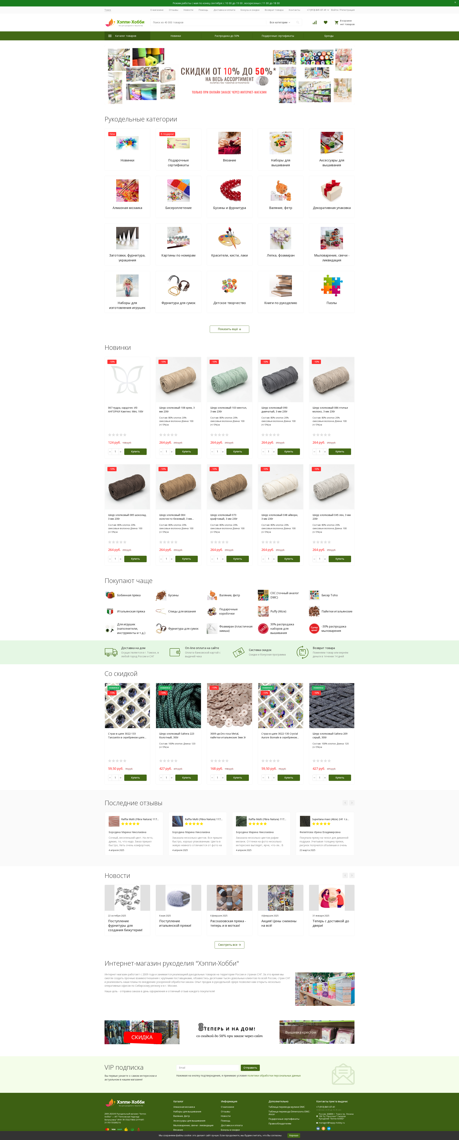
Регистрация (347, 9)
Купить (135, 451)
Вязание (178, 1129)
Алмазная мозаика (184, 1106)
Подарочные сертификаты (278, 35)
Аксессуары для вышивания (189, 1120)
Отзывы (173, 9)
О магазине (157, 9)
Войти (334, 9)
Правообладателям (280, 1123)
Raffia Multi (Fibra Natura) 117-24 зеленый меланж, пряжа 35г (268, 819)
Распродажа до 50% (227, 35)
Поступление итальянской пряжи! (175, 923)
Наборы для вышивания (187, 1111)
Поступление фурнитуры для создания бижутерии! (125, 925)
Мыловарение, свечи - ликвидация (193, 1125)
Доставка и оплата (224, 9)
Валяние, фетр (181, 1116)
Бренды (328, 35)
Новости (188, 9)
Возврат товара (274, 9)
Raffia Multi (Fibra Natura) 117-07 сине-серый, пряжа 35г (204, 819)
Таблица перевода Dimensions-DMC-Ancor (289, 1113)
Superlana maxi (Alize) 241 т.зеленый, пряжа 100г (331, 819)
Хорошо (293, 1135)
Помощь (203, 9)
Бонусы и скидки (250, 9)
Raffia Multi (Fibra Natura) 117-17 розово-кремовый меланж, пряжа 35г (140, 819)
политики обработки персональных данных (274, 1075)
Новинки (176, 35)
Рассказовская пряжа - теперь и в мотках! (228, 923)
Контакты (294, 9)
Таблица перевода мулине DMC (287, 1106)
